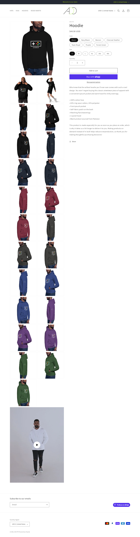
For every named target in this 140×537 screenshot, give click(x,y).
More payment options (93, 82)
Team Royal (76, 45)
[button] (118, 10)
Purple (88, 45)
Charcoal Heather (113, 40)
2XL (100, 54)
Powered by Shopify (24, 532)
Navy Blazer (85, 40)
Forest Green (101, 45)
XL (92, 54)
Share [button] (74, 141)
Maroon (98, 40)
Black (74, 40)
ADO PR (16, 532)
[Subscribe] (46, 504)
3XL (108, 54)
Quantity (72, 58)
